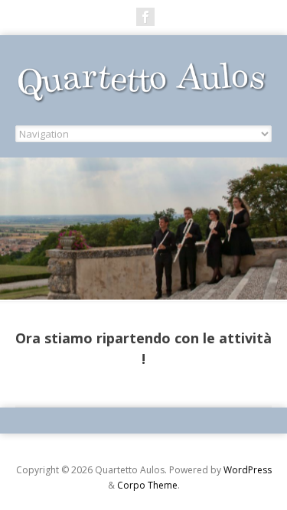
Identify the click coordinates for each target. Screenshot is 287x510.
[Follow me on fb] (145, 17)
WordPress (247, 469)
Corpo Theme (147, 485)
